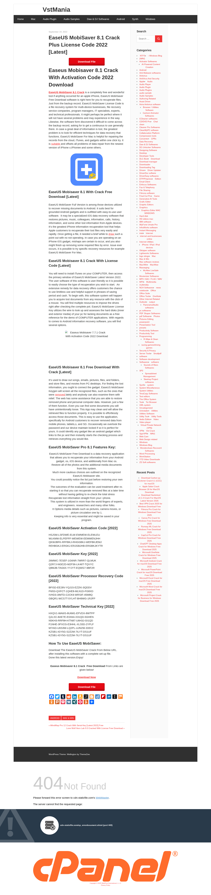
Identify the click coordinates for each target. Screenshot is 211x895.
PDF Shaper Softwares (149, 313)
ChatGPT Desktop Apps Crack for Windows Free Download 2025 (150, 547)
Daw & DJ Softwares (98, 19)
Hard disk (143, 216)
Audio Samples (72, 19)
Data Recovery (146, 141)
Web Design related (148, 439)
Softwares (143, 362)
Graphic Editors (146, 204)
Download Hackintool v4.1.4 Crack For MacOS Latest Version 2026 (149, 498)
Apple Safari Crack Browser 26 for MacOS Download (149, 489)
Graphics (143, 207)
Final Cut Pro (145, 196)
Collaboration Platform (149, 133)
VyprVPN (143, 433)
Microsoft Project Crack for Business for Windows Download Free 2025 (149, 598)
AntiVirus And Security (149, 78)
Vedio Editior (145, 419)
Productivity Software (148, 330)
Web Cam (143, 436)
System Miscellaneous (149, 388)
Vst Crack (150, 431)
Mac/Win (143, 265)
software (143, 356)
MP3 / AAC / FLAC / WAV (150, 279)
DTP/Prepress (145, 179)
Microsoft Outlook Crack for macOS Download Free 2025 (149, 564)
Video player (145, 422)
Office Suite (144, 293)
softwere (155, 362)
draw (112, 234)
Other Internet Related (149, 299)
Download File (86, 61)
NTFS (142, 56)
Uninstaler (144, 411)
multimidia (144, 285)
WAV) (152, 433)
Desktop (143, 153)
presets (142, 328)
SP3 (141, 370)
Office (153, 290)
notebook (143, 290)
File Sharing (144, 190)
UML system (145, 405)
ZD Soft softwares (147, 462)
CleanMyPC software (148, 130)
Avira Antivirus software (149, 104)
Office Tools (144, 296)
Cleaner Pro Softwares (149, 127)
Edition (158, 179)
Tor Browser (151, 402)
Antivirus (143, 76)
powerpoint (144, 322)
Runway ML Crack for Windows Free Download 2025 (149, 529)
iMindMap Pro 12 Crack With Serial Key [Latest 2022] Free (76, 725)
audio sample (145, 93)
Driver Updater (154, 170)
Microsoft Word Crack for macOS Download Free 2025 (150, 590)
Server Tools (145, 353)
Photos (157, 316)
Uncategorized (146, 408)
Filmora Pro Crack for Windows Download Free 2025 (149, 512)
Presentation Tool (147, 325)
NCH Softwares (146, 287)
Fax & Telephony (147, 187)
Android (121, 19)
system (150, 385)
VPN (141, 431)
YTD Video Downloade (149, 459)
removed (60, 394)
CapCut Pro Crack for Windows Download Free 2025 (149, 538)
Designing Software (148, 150)
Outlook (142, 302)
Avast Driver (144, 101)
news (158, 287)
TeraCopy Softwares (148, 393)
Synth (135, 19)
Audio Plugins (145, 90)
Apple (142, 81)
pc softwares (145, 310)
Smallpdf (157, 353)
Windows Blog (145, 445)
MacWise (154, 265)
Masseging (144, 267)
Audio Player (145, 84)
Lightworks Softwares (149, 253)
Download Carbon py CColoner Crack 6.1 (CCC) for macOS (149, 481)
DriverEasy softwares (149, 176)
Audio (149, 81)
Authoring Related (147, 98)
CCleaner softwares (148, 119)
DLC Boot (143, 159)
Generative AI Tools (148, 199)
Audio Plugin (49, 19)
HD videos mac (146, 219)
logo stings (144, 256)
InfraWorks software (148, 227)
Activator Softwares (148, 61)
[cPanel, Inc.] (105, 881)
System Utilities (146, 391)
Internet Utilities (146, 242)
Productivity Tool (146, 333)
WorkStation (144, 456)
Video (156, 419)
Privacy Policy (105, 885)
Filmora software (147, 193)
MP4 (141, 282)
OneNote (157, 296)
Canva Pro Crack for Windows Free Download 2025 (149, 521)
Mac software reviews (149, 262)
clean (141, 124)
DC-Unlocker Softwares (150, 147)
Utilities (154, 411)
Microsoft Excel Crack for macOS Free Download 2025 (150, 581)
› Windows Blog (155, 56)
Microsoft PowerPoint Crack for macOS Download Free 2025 (149, 572)
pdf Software (145, 316)
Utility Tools (156, 416)
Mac (33, 19)
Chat (155, 121)
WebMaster (102, 797)
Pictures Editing (146, 319)
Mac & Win (68, 718)
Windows (150, 19)
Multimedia (151, 282)
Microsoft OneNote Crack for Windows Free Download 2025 (149, 555)
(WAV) (142, 58)
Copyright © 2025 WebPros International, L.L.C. (105, 883)
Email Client (144, 182)
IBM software (145, 222)
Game (157, 196)
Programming (145, 336)
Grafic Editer (145, 202)
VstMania (56, 9)
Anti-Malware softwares (150, 73)
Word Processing (147, 454)
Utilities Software (146, 413)
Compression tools (147, 136)
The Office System (147, 399)
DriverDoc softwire (147, 173)
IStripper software (147, 250)
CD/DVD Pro (145, 121)
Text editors (144, 396)
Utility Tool (144, 416)
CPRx (153, 139)
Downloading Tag (147, 167)
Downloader (144, 164)
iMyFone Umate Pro (148, 224)
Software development (149, 359)
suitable (56, 143)
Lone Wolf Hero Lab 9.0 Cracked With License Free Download (94, 728)
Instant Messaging (147, 230)
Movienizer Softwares (149, 276)
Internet (149, 233)
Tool (141, 402)
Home (20, 19)
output (152, 302)
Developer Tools (146, 156)
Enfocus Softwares (147, 184)
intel (141, 233)
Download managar (148, 161)
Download (155, 159)
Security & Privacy (147, 350)
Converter (143, 139)
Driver (142, 170)
